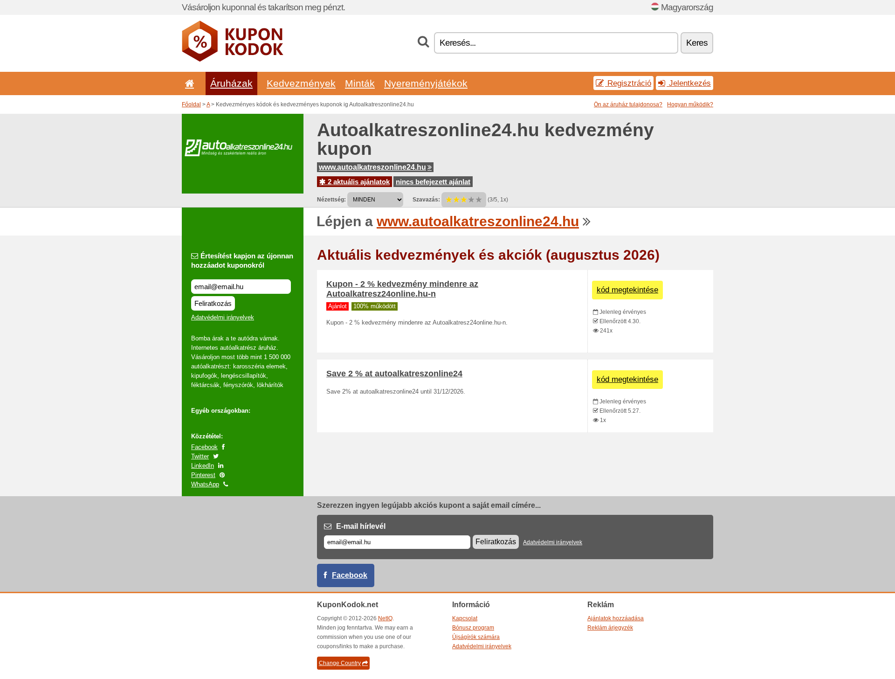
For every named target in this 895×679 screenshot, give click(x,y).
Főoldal (191, 104)
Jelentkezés (689, 83)
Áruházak (231, 83)
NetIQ (385, 618)
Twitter (200, 456)
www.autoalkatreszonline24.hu (372, 167)
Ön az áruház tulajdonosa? (628, 104)
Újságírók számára (476, 637)
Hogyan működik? (690, 104)
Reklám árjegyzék (610, 627)
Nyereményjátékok (426, 83)
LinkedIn (202, 465)
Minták (360, 83)
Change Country (340, 663)
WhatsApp (205, 484)
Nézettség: (331, 199)
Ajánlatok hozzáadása (615, 618)
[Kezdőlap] (188, 83)
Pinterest (203, 474)
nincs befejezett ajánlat (433, 182)
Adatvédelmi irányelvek (222, 317)
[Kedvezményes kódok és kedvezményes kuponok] (232, 59)
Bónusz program (473, 627)
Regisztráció (628, 83)
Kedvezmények (301, 83)
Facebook (204, 446)
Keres (697, 43)
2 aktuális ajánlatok (358, 182)
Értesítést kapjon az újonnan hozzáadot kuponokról (242, 260)
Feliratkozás (213, 303)
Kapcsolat (464, 618)
